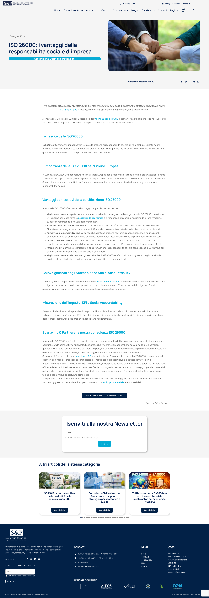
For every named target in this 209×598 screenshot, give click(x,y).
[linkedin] (35, 559)
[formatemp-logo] (161, 585)
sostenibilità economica (90, 217)
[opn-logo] (177, 585)
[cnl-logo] (148, 585)
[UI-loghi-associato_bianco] (81, 585)
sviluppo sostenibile (113, 382)
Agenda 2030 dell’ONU (106, 118)
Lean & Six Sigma (174, 566)
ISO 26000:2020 (68, 109)
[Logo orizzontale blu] (19, 2)
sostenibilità (173, 554)
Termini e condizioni (197, 594)
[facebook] (27, 559)
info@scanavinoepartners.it (177, 4)
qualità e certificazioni (178, 560)
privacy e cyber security (178, 572)
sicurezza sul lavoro (177, 557)
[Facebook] (182, 81)
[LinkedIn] (186, 81)
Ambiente (172, 563)
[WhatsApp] (190, 81)
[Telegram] (194, 81)
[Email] (198, 81)
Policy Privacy (176, 594)
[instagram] (31, 559)
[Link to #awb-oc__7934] (194, 10)
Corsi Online (173, 569)
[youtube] (39, 559)
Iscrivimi (104, 444)
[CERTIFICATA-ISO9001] (129, 585)
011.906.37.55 (129, 4)
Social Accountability (108, 281)
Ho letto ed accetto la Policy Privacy (83, 437)
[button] (81, 517)
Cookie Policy (186, 594)
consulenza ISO (83, 356)
